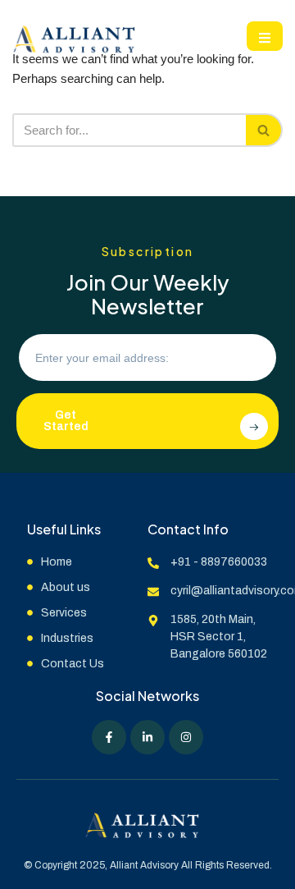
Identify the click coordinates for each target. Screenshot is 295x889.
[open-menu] (265, 36)
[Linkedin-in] (147, 737)
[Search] (264, 130)
